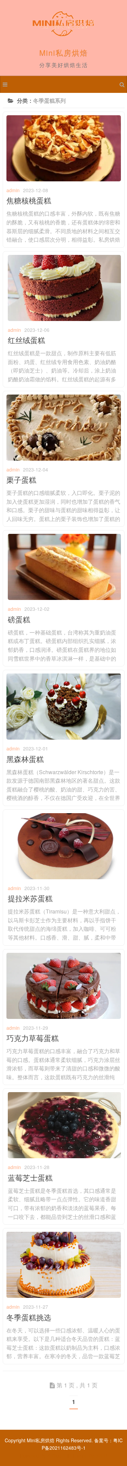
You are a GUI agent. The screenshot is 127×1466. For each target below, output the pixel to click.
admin (13, 190)
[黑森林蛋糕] (63, 737)
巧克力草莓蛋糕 (32, 1037)
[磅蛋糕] (64, 598)
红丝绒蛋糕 (26, 340)
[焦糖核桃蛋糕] (63, 179)
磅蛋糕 (19, 619)
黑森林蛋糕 (25, 759)
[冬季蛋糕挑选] (63, 1295)
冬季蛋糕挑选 (28, 1317)
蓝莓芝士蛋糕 (30, 1177)
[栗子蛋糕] (63, 458)
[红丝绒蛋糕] (64, 319)
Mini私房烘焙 (63, 52)
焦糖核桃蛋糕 (28, 200)
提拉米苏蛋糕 (30, 898)
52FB (101, 1455)
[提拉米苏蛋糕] (64, 877)
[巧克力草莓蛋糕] (63, 1016)
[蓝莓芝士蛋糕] (64, 1156)
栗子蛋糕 (21, 479)
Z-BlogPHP (59, 1455)
